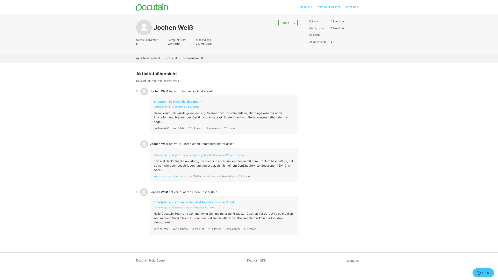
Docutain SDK (256, 260)
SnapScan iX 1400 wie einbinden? (178, 101)
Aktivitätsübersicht (148, 58)
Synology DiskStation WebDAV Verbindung (218, 155)
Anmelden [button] (351, 6)
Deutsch (353, 260)
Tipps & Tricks (180, 155)
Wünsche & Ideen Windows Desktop (193, 207)
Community (305, 6)
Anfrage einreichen (329, 6)
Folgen (285, 22)
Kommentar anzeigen (166, 176)
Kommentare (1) (193, 58)
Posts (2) (171, 58)
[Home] (152, 6)
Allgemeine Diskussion (185, 106)
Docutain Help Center (151, 260)
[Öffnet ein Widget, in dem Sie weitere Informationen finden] (483, 273)
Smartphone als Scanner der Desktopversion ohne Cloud (194, 202)
